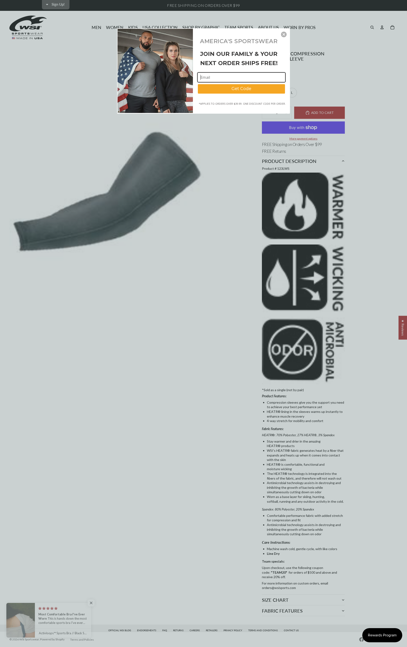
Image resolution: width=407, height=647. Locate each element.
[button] (284, 34)
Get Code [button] (241, 88)
